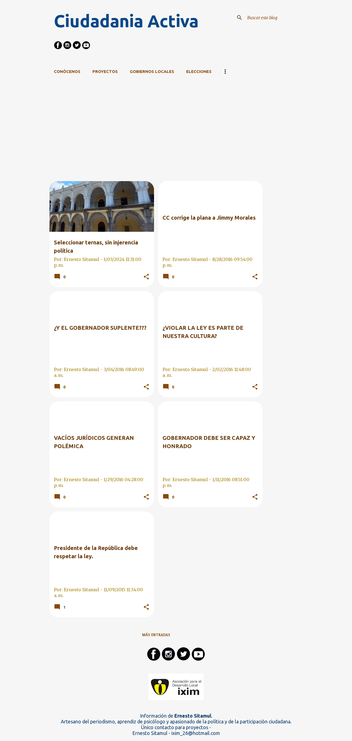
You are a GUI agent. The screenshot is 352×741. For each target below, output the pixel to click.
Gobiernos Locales (152, 71)
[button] (146, 276)
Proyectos (105, 71)
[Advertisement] (156, 142)
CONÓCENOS (67, 71)
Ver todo (249, 93)
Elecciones (198, 71)
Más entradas (156, 634)
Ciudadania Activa (126, 21)
